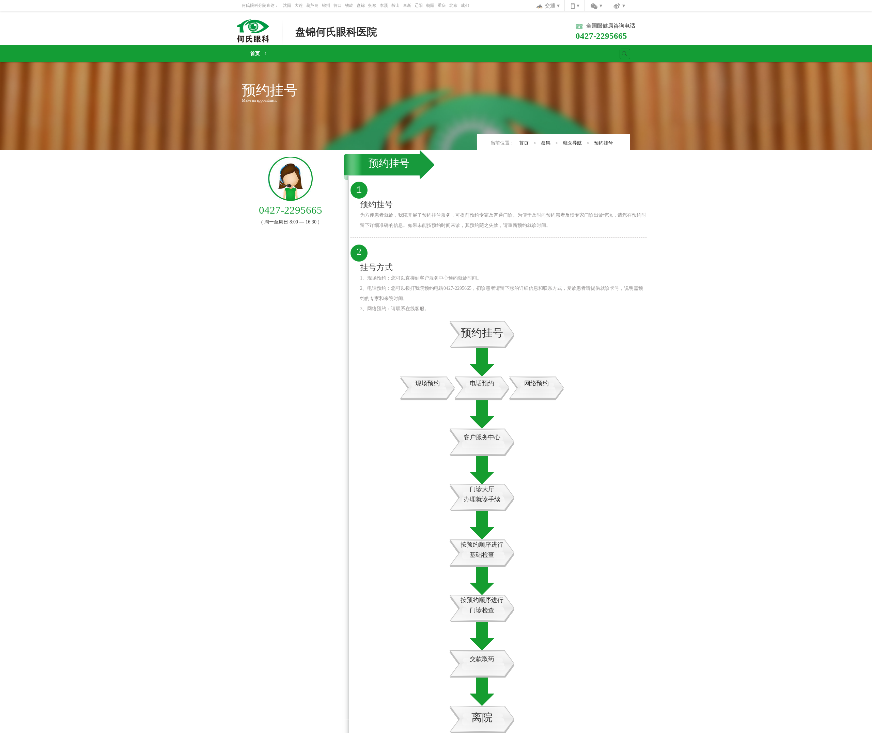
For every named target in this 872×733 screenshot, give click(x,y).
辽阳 (419, 5)
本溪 (384, 5)
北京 (453, 5)
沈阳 (287, 5)
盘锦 (361, 5)
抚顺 (372, 5)
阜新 (407, 5)
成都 (465, 5)
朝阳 (430, 5)
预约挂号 (603, 143)
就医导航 (572, 143)
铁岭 (349, 5)
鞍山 (395, 5)
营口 (337, 5)
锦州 (326, 5)
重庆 (442, 5)
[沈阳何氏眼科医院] (253, 30)
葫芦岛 (312, 5)
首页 (255, 53)
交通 (551, 6)
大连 (299, 5)
